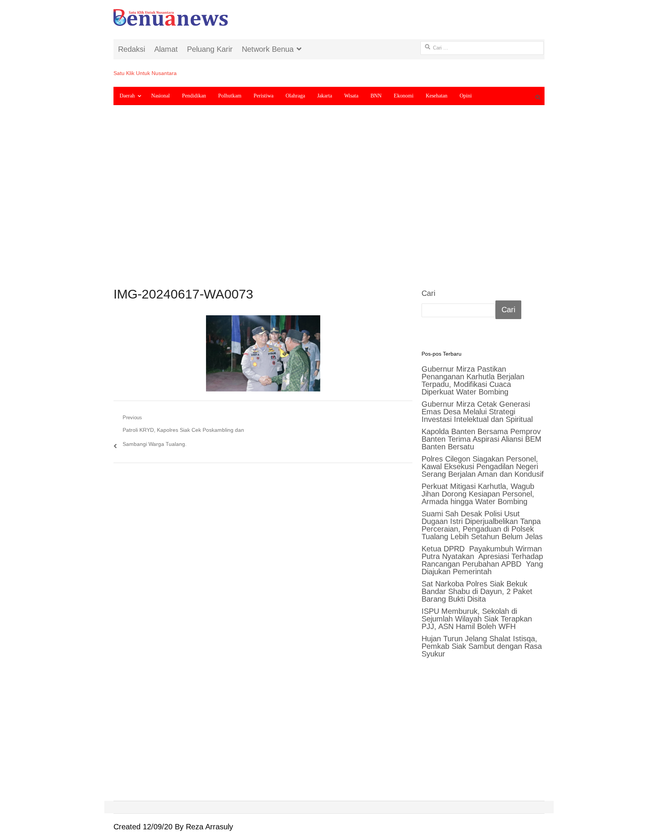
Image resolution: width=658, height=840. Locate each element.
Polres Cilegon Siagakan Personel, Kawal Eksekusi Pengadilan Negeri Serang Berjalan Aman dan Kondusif (483, 466)
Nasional (160, 96)
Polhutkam (229, 96)
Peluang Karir (210, 49)
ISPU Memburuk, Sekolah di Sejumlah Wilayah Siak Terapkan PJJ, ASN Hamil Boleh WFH (477, 619)
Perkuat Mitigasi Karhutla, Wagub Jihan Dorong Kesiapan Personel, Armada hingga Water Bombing (478, 494)
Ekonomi (404, 96)
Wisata (351, 96)
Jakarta (324, 96)
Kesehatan (436, 96)
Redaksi (131, 49)
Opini (466, 96)
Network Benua (268, 49)
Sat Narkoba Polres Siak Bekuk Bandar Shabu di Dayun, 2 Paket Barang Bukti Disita (477, 591)
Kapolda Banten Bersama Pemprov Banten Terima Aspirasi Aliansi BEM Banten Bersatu (481, 439)
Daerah (127, 96)
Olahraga (295, 96)
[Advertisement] (329, 202)
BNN (376, 96)
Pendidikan (194, 96)
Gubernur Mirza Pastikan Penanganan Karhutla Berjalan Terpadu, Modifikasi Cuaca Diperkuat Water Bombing (473, 380)
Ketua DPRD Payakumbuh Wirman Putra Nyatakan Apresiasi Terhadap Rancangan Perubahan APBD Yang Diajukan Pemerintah (482, 560)
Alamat (166, 49)
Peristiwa (263, 96)
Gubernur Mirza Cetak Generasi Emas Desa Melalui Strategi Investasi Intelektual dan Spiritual (477, 411)
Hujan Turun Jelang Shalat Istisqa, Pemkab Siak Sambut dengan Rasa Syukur (482, 646)
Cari (428, 293)
